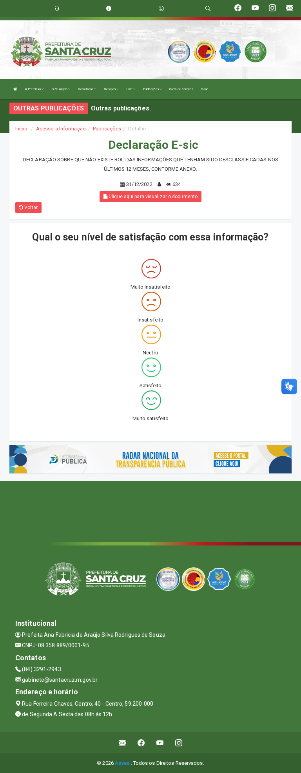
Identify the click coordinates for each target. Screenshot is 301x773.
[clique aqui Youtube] (160, 743)
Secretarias (86, 89)
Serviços (110, 89)
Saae (204, 89)
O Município (60, 89)
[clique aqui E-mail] (122, 743)
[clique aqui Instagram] (179, 743)
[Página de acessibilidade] (161, 8)
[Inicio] (15, 89)
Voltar (30, 207)
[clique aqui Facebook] (141, 743)
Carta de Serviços (181, 89)
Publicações (151, 89)
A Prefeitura (33, 89)
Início (21, 129)
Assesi (123, 763)
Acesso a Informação (61, 129)
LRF (129, 89)
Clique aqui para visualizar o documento (152, 196)
